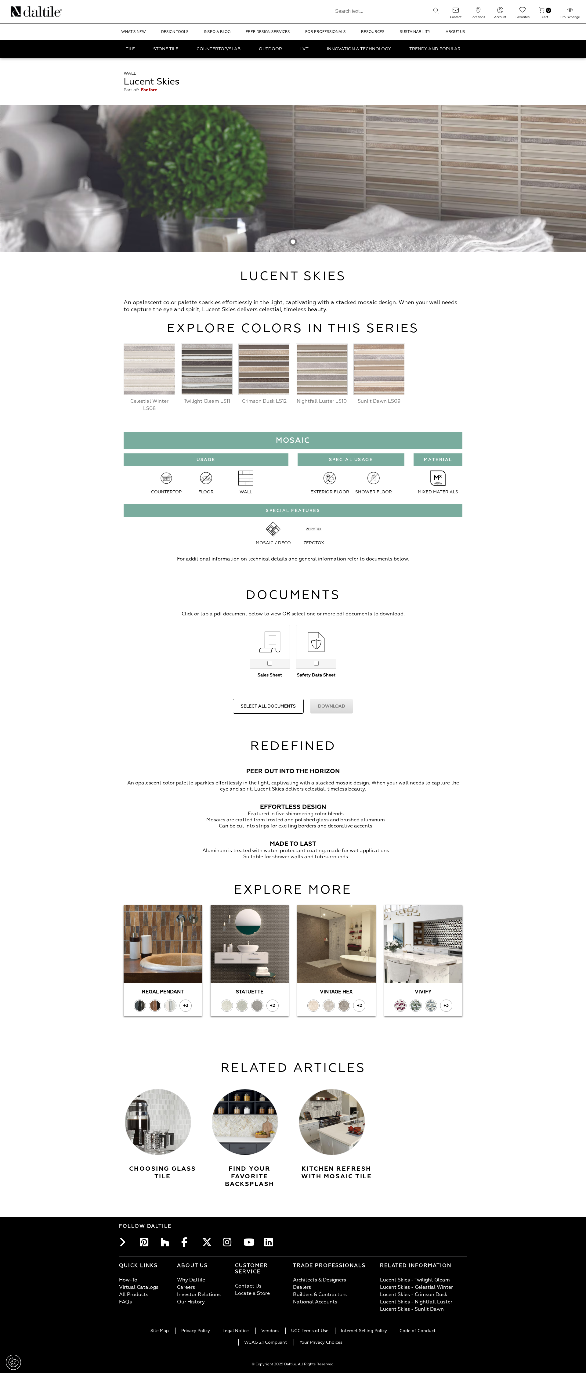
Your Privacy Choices (320, 1342)
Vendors (270, 1330)
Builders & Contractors (320, 1295)
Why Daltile (191, 1280)
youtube (250, 1242)
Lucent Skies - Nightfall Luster (416, 1302)
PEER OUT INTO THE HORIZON (293, 771)
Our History (191, 1302)
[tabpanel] (293, 178)
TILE (130, 49)
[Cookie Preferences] (13, 1362)
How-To (128, 1280)
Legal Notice (235, 1330)
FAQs (125, 1302)
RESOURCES (373, 32)
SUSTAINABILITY (415, 32)
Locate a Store (252, 1293)
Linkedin (270, 1242)
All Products (133, 1295)
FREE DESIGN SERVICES (268, 32)
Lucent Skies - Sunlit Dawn (412, 1309)
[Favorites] (522, 12)
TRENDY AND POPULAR (435, 49)
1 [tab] (293, 242)
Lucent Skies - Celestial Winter (416, 1287)
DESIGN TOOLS (175, 32)
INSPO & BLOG (217, 32)
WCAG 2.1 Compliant (265, 1342)
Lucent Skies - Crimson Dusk (413, 1295)
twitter (208, 1242)
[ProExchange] (570, 12)
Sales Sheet (270, 675)
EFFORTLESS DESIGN (293, 807)
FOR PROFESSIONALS (325, 32)
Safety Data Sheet (316, 675)
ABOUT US (455, 32)
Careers (186, 1287)
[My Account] (500, 12)
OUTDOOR (270, 49)
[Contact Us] (456, 12)
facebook (187, 1242)
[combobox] (379, 10)
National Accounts (315, 1302)
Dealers (302, 1287)
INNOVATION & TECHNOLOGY (359, 49)
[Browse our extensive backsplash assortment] (245, 1122)
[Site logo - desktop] (19, 11)
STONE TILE (165, 49)
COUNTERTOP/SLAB (219, 49)
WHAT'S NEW (133, 32)
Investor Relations (199, 1295)
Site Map (159, 1330)
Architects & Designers (319, 1280)
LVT (304, 49)
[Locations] (478, 12)
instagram (229, 1242)
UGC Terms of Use (309, 1330)
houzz (167, 1242)
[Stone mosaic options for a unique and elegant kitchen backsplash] (332, 1122)
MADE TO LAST (293, 844)
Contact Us (248, 1286)
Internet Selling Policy (364, 1330)
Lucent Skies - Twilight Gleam (415, 1280)
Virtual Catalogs (138, 1287)
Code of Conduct (418, 1330)
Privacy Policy (195, 1330)
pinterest (146, 1242)
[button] (436, 10)
